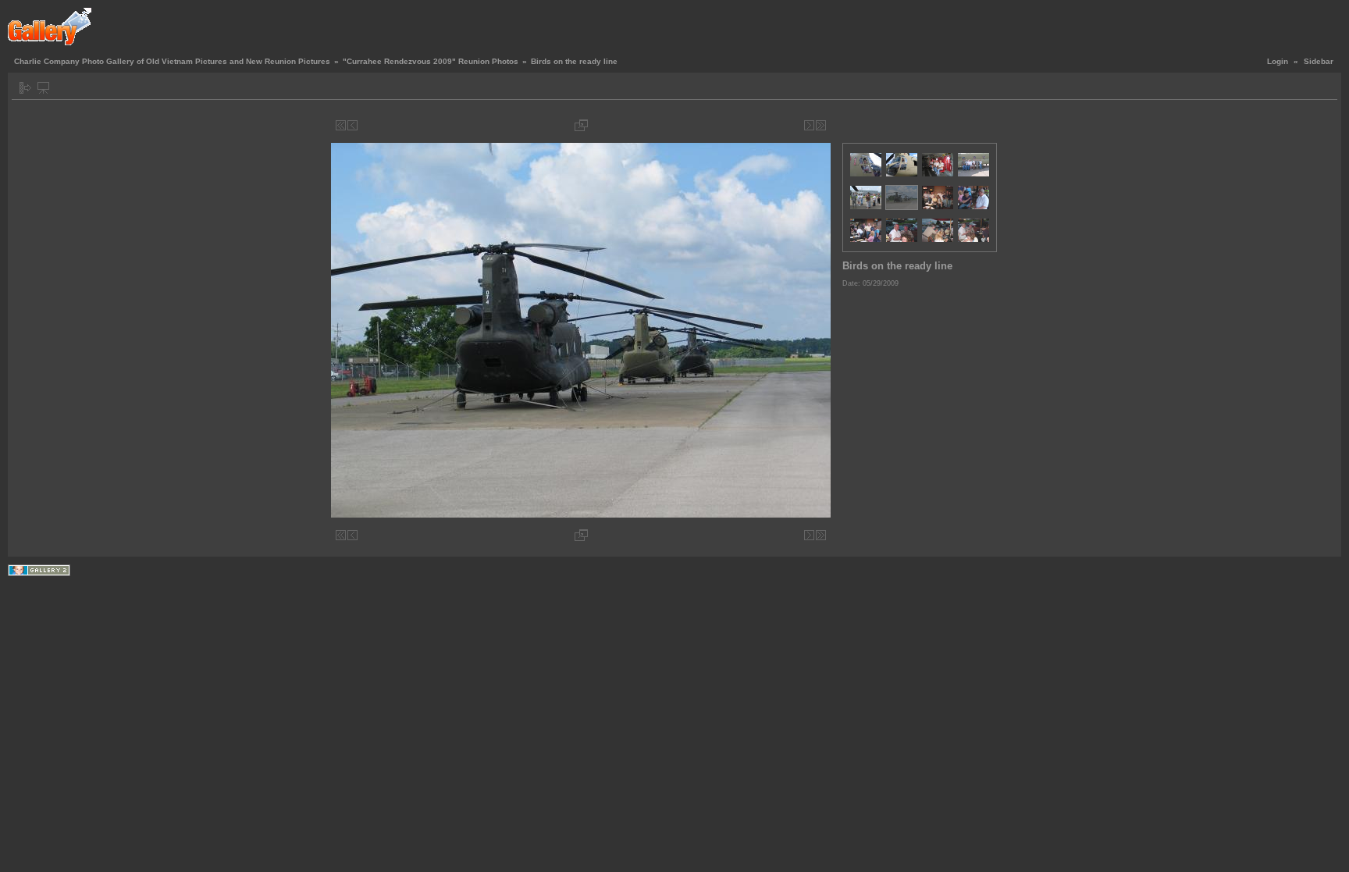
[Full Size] (581, 125)
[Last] (821, 125)
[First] (341, 125)
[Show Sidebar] (25, 88)
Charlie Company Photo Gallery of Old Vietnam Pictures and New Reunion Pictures (172, 61)
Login (1277, 61)
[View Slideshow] (43, 88)
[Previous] (352, 125)
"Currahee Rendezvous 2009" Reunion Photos (430, 61)
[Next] (809, 125)
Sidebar (1318, 61)
